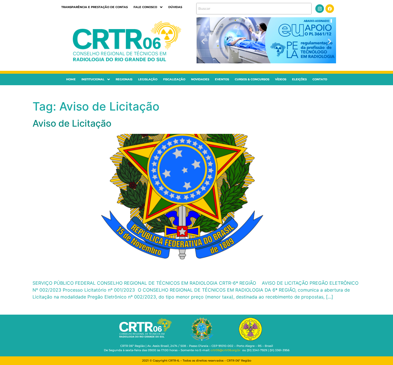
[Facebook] (329, 8)
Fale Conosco (145, 7)
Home (71, 79)
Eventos (222, 79)
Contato (319, 79)
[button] (148, 7)
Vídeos (280, 79)
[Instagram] (319, 8)
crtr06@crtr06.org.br (226, 350)
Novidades (200, 79)
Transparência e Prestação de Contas (94, 7)
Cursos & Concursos (252, 79)
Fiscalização (174, 79)
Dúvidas (175, 7)
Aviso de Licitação (72, 123)
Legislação (147, 79)
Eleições (299, 79)
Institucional (92, 79)
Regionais (124, 79)
